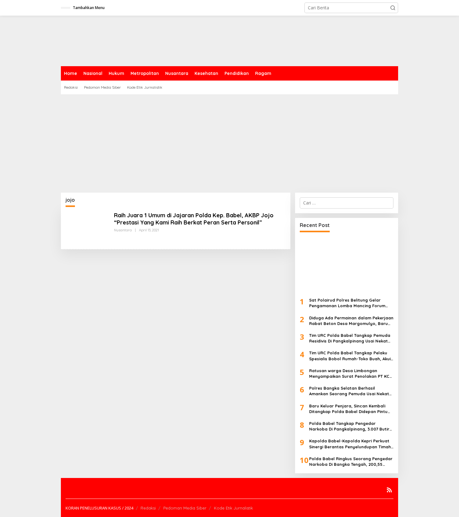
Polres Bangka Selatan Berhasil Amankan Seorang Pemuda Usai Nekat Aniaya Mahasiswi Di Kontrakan (349, 391)
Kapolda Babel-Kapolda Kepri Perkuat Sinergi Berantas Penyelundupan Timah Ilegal (350, 443)
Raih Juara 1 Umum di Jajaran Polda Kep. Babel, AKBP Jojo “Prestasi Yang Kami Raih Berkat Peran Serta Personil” (194, 219)
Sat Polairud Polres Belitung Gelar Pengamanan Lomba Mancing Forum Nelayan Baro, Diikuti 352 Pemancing (347, 303)
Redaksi (148, 507)
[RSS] (389, 490)
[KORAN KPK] (154, 40)
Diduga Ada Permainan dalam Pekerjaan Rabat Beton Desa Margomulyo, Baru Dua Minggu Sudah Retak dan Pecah (351, 320)
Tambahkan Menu (89, 7)
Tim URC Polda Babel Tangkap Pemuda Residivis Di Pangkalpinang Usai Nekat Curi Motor (349, 338)
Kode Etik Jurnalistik (233, 507)
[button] (392, 7)
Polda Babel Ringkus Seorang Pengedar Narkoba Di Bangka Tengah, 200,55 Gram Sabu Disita (350, 461)
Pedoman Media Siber (184, 507)
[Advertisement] (229, 141)
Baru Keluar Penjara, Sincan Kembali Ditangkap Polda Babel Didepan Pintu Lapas (348, 408)
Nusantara (123, 230)
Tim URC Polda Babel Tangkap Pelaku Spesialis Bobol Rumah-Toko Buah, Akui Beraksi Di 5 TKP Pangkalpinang (350, 355)
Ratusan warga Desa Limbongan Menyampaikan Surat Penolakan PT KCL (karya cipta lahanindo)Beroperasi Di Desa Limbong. (350, 373)
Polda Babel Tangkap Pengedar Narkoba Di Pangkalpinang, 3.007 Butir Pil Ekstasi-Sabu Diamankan (349, 426)
